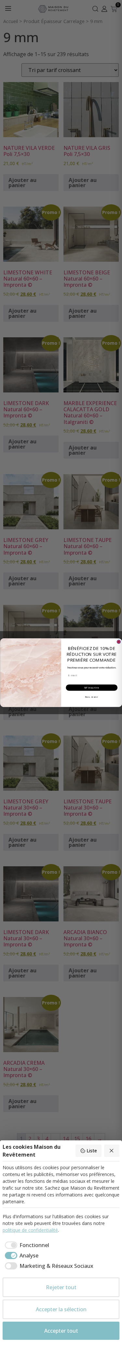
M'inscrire (91, 688)
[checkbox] (26, 1245)
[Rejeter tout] (112, 1151)
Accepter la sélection (61, 1309)
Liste (92, 1150)
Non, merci (91, 696)
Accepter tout (61, 1330)
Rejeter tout (61, 1287)
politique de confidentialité (30, 1230)
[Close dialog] (119, 642)
